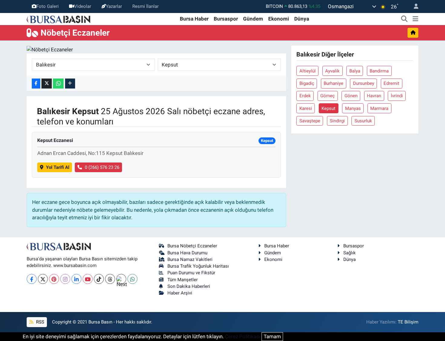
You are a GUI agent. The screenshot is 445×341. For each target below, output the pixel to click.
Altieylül (307, 71)
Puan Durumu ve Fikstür (191, 272)
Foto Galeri (47, 6)
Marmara (379, 108)
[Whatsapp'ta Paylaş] (58, 83)
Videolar (82, 6)
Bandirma (379, 71)
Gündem (253, 19)
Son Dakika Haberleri (188, 286)
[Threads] (110, 279)
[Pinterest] (54, 279)
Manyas (353, 108)
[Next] (121, 279)
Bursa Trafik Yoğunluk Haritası (198, 266)
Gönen (351, 95)
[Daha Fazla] (70, 83)
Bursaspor (226, 19)
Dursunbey (363, 83)
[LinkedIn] (76, 279)
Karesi (305, 108)
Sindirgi (337, 121)
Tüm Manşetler (182, 279)
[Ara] (404, 19)
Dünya (301, 19)
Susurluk (363, 121)
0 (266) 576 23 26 (102, 167)
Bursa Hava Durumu (187, 253)
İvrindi (397, 95)
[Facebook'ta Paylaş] (36, 83)
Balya (354, 71)
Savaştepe (309, 121)
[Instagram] (65, 279)
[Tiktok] (99, 279)
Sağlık (349, 253)
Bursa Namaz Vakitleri (190, 259)
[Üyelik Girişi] (413, 6)
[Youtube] (88, 279)
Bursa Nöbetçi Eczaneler (192, 246)
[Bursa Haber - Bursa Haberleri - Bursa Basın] (58, 18)
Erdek (305, 95)
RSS (39, 322)
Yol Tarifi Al (57, 167)
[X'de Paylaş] (46, 83)
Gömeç (327, 95)
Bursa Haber (194, 19)
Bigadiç (306, 83)
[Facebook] (32, 279)
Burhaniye (333, 83)
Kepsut (328, 108)
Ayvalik (332, 71)
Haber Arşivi (179, 293)
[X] (43, 279)
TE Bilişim (408, 322)
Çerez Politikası (242, 336)
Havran (374, 95)
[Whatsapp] (132, 279)
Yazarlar (114, 6)
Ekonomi (278, 19)
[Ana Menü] (415, 19)
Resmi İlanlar (145, 6)
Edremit (391, 83)
